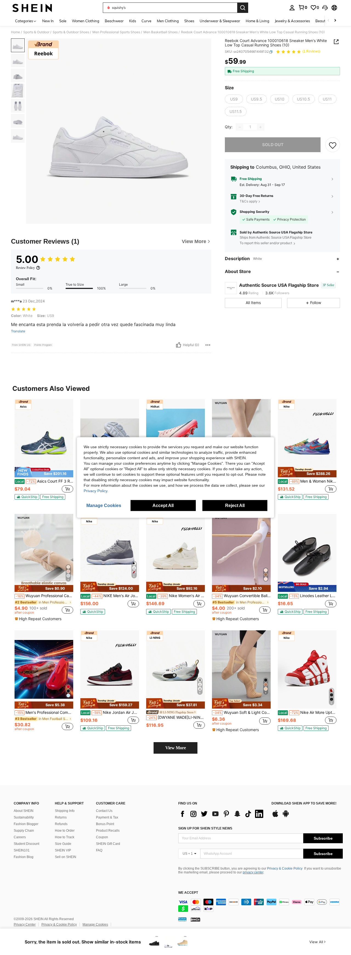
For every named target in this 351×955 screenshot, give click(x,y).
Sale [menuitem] (62, 21)
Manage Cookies (95, 924)
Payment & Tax (107, 817)
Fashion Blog (23, 857)
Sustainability (24, 817)
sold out (273, 144)
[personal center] (292, 7)
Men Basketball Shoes (160, 32)
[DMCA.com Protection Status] (195, 919)
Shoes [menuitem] (189, 21)
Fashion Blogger (26, 824)
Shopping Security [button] (254, 212)
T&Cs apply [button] (248, 201)
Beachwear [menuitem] (114, 21)
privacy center (253, 872)
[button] (325, 7)
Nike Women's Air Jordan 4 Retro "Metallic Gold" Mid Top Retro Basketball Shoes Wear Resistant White (176, 596)
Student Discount (26, 844)
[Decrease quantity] (239, 127)
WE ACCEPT (188, 893)
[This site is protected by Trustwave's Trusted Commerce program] (182, 919)
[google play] (286, 816)
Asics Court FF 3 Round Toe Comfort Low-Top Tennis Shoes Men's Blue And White (44, 481)
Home (15, 32)
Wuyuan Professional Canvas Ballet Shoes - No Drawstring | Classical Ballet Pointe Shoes (44, 596)
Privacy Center (25, 924)
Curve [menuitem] (146, 21)
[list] (222, 814)
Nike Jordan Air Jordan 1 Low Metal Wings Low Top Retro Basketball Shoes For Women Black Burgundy (110, 712)
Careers (20, 837)
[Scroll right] (335, 20)
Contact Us (104, 811)
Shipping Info (65, 811)
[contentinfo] (260, 905)
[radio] (234, 99)
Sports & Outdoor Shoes (71, 32)
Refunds (61, 824)
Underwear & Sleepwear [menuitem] (220, 21)
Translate (18, 331)
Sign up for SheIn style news (205, 828)
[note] (44, 472)
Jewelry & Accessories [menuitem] (292, 21)
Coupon (102, 837)
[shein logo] (32, 7)
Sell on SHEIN (65, 857)
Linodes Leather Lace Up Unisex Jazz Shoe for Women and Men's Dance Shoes (307, 596)
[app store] (275, 816)
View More (175, 747)
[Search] (242, 7)
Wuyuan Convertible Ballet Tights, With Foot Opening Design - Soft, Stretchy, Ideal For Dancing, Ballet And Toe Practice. (242, 596)
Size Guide (63, 844)
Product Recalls (108, 831)
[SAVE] (332, 145)
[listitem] (43, 451)
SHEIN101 (22, 850)
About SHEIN (23, 811)
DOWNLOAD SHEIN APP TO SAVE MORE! (303, 803)
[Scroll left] (328, 20)
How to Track (64, 837)
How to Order (65, 831)
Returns (61, 817)
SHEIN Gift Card (108, 844)
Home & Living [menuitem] (257, 21)
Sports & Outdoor (36, 32)
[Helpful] (178, 345)
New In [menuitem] (48, 21)
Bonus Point (105, 824)
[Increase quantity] (260, 127)
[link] (302, 7)
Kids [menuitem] (132, 21)
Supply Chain (24, 831)
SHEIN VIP (63, 850)
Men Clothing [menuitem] (168, 21)
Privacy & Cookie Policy (284, 868)
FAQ (99, 850)
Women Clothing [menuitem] (85, 21)
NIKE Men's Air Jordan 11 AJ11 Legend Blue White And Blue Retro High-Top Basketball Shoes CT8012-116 (110, 596)
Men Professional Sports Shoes (116, 32)
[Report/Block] (208, 345)
